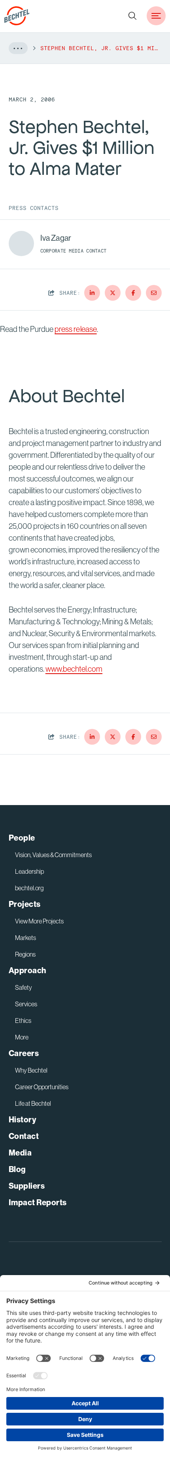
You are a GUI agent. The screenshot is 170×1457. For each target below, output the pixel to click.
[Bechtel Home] (17, 15)
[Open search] (132, 15)
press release (75, 329)
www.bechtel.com (73, 669)
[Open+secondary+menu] (156, 15)
